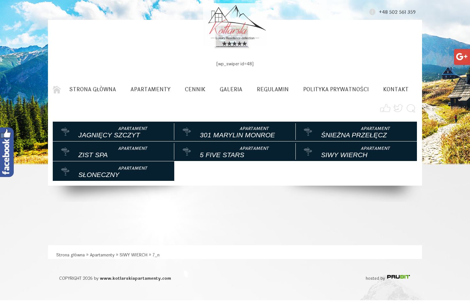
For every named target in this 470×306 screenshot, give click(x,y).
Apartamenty (150, 89)
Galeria (231, 89)
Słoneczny (98, 174)
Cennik (195, 89)
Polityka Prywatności (336, 89)
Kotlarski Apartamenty (235, 24)
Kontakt (396, 89)
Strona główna (92, 89)
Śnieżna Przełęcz (354, 135)
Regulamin (273, 89)
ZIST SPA (93, 154)
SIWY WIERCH (133, 255)
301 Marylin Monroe (237, 135)
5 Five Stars (222, 154)
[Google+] (462, 54)
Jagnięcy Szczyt (109, 135)
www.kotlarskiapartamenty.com (135, 278)
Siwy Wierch (344, 154)
